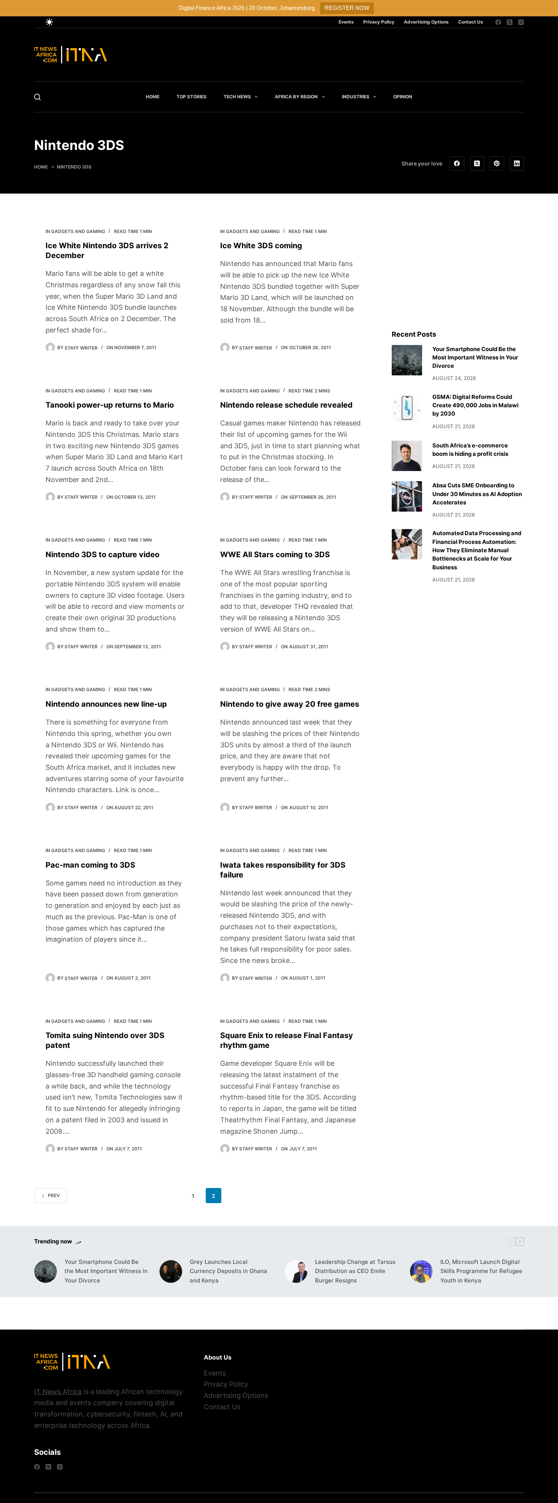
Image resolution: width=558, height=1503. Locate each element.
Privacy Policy (378, 22)
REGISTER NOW (347, 8)
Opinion (402, 96)
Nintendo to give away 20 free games (289, 704)
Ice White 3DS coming (261, 245)
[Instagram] (521, 22)
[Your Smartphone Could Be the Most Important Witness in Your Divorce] (407, 360)
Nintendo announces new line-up (106, 704)
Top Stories (191, 96)
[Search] (37, 97)
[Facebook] (498, 22)
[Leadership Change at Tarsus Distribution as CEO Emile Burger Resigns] (296, 1271)
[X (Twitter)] (509, 22)
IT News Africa (58, 1392)
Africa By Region (296, 96)
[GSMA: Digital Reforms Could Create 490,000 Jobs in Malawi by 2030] (407, 408)
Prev (54, 1195)
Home (152, 96)
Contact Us (470, 22)
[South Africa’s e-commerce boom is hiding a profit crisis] (407, 456)
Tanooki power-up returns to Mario (110, 405)
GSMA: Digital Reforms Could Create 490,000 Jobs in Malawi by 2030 (475, 405)
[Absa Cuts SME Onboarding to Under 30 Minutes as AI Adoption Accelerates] (407, 496)
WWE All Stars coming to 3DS (275, 554)
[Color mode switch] (49, 22)
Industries (355, 96)
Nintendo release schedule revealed (286, 405)
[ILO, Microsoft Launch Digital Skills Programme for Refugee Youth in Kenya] (421, 1271)
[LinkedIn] (517, 163)
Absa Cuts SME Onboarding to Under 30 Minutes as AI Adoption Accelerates (477, 494)
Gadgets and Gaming (78, 231)
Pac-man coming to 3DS (90, 865)
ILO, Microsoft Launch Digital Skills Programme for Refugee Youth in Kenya (481, 1271)
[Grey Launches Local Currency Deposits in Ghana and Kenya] (170, 1271)
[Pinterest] (497, 163)
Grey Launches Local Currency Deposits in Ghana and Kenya (228, 1271)
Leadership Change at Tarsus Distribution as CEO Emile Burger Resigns (355, 1271)
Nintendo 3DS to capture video (102, 554)
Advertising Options (426, 22)
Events (346, 22)
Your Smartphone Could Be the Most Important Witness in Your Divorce (475, 358)
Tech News (237, 96)
